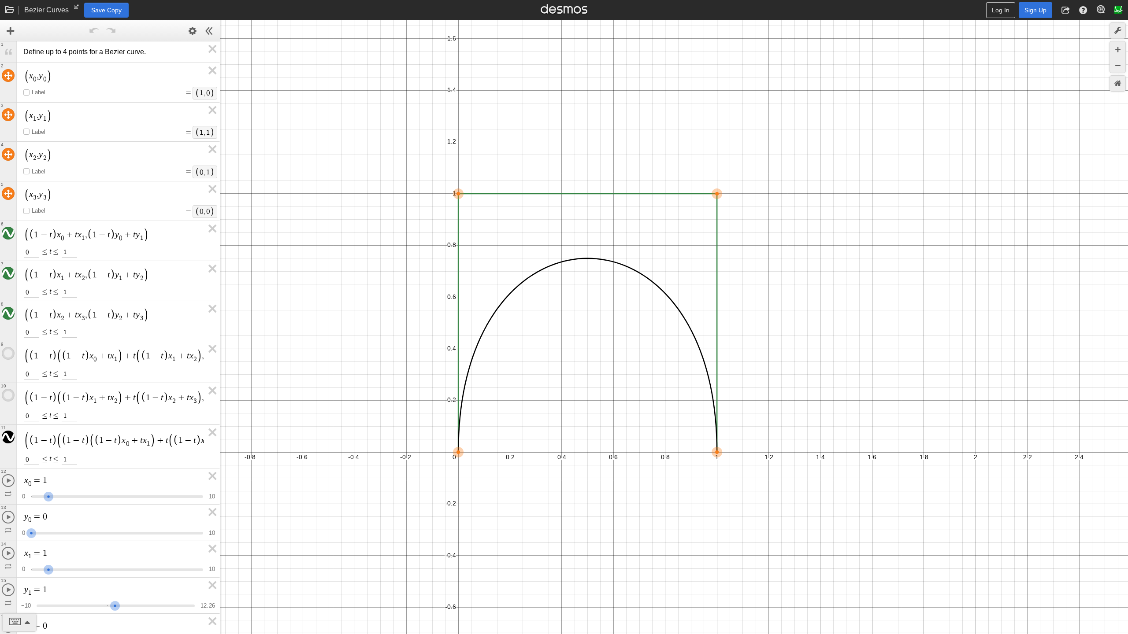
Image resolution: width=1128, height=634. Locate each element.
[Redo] (111, 31)
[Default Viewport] (1117, 83)
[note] (76, 8)
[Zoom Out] (1117, 65)
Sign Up (1035, 10)
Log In (1000, 10)
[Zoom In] (1117, 49)
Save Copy (106, 10)
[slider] (48, 495)
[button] (1065, 10)
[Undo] (94, 31)
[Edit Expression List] (192, 31)
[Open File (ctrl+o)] (10, 10)
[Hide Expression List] (209, 31)
